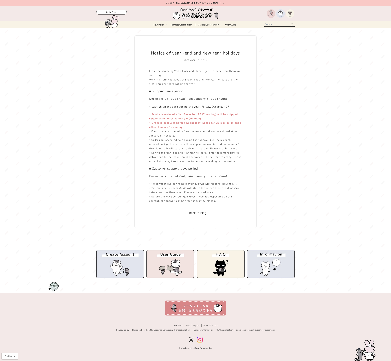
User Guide (178, 325)
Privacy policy (122, 329)
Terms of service (210, 325)
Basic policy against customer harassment (255, 329)
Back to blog (197, 213)
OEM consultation (224, 329)
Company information (203, 329)
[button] (159, 24)
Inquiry (196, 325)
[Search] (292, 25)
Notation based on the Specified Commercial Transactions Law (161, 329)
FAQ (188, 325)
